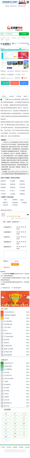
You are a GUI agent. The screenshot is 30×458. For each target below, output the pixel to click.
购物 (24, 417)
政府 (15, 436)
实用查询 (24, 38)
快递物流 (3, 187)
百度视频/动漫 (8, 324)
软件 (15, 423)
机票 (5, 200)
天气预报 (22, 191)
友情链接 (21, 447)
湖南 (15, 433)
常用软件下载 (8, 352)
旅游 (6, 420)
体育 (6, 413)
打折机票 (14, 205)
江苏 (15, 430)
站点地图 (27, 447)
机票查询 (14, 200)
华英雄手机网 (8, 366)
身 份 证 (3, 191)
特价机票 (5, 205)
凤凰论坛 (6, 343)
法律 (6, 440)
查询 (19, 38)
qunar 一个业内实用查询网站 (21, 43)
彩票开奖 (3, 181)
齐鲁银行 (6, 397)
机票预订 (22, 181)
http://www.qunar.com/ (20, 173)
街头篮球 (6, 387)
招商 (24, 433)
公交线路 (12, 194)
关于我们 (3, 447)
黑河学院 (6, 339)
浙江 (6, 430)
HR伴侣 (6, 394)
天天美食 (6, 318)
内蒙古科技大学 (8, 363)
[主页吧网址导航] (15, 28)
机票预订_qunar (7, 142)
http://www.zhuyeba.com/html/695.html (18, 171)
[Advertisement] (15, 15)
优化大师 (6, 400)
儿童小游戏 (7, 327)
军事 (15, 427)
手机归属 (22, 187)
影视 (15, 417)
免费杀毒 (12, 184)
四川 (6, 433)
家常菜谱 (22, 184)
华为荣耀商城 (8, 369)
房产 (24, 420)
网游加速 (12, 187)
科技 (24, 427)
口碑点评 (15, 83)
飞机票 (21, 200)
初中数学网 (7, 384)
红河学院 (6, 391)
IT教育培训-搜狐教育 (10, 315)
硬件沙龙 (6, 406)
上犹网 (6, 381)
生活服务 (13, 38)
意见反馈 (9, 447)
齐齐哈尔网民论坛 (9, 312)
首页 (8, 38)
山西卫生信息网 (8, 378)
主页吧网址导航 (22, 142)
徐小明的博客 (8, 321)
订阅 (8, 39)
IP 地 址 (12, 191)
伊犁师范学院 (8, 346)
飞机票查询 (15, 202)
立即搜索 (24, 33)
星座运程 (3, 184)
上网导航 (7, 6)
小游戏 (24, 413)
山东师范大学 (8, 333)
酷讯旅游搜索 (8, 355)
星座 (24, 423)
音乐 (6, 417)
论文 (24, 436)
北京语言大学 (8, 375)
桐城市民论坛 (8, 403)
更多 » (6, 330)
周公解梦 (12, 181)
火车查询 (3, 194)
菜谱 (15, 420)
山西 (24, 430)
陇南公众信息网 (8, 349)
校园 (6, 436)
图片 (15, 413)
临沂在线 (6, 372)
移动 (6, 423)
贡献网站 (15, 447)
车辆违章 (22, 194)
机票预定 (24, 202)
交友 (6, 427)
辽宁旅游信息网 (8, 336)
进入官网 (6, 83)
